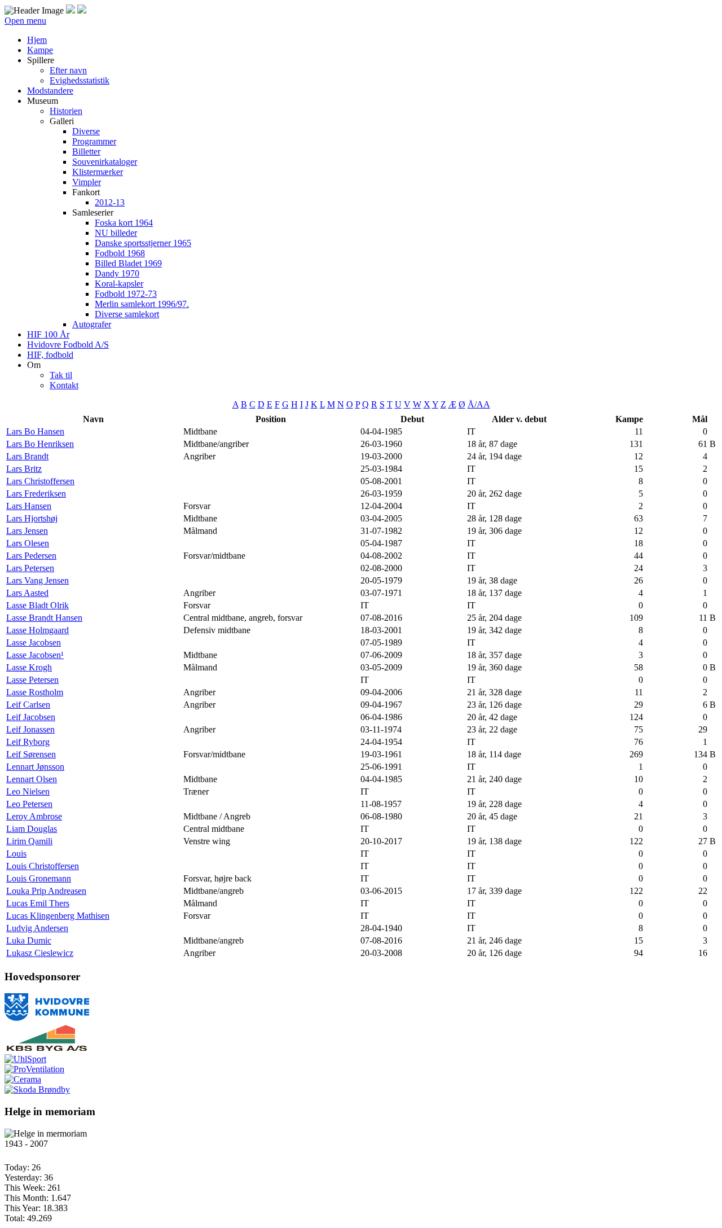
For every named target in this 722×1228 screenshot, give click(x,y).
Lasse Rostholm (34, 692)
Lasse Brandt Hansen (44, 617)
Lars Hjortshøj (32, 518)
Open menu (25, 20)
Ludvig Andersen (37, 928)
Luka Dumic (28, 940)
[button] (40, 60)
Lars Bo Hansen (35, 431)
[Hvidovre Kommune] (47, 1018)
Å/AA (479, 404)
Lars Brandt (27, 456)
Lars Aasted (27, 593)
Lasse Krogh (29, 667)
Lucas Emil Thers (37, 903)
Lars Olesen (27, 543)
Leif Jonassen (30, 729)
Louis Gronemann (38, 878)
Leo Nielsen (28, 791)
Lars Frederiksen (36, 493)
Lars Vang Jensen (37, 580)
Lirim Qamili (29, 841)
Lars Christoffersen (40, 481)
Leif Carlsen (28, 704)
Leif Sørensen (31, 754)
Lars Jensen (27, 531)
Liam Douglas (31, 829)
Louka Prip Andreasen (46, 891)
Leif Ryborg (28, 742)
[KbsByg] (47, 1049)
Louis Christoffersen (42, 866)
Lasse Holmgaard (37, 630)
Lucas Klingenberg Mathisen (57, 915)
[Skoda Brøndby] (37, 1089)
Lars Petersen (30, 568)
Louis (16, 853)
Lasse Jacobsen (33, 642)
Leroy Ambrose (34, 816)
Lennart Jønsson (35, 766)
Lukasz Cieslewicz (39, 953)
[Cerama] (23, 1079)
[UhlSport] (25, 1059)
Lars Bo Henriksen (40, 444)
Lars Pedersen (31, 555)
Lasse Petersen (32, 680)
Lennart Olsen (31, 779)
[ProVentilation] (34, 1069)
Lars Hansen (28, 506)
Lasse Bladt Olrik (37, 605)
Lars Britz (24, 468)
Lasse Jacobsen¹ (35, 655)
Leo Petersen (29, 804)
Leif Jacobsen (30, 717)
